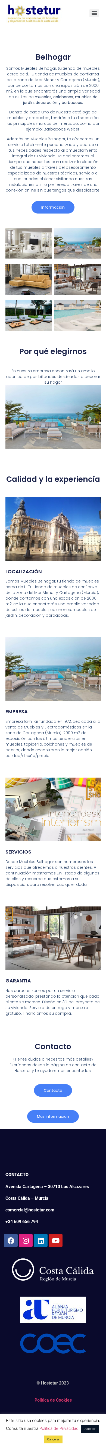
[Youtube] (56, 1240)
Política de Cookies (53, 1400)
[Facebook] (11, 1240)
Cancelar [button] (53, 1439)
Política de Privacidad (59, 1428)
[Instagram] (26, 1240)
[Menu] (94, 13)
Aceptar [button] (90, 1429)
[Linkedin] (41, 1240)
